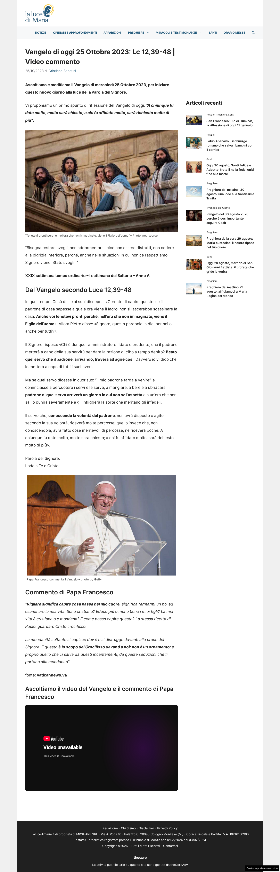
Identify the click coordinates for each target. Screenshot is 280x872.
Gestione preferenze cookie (262, 868)
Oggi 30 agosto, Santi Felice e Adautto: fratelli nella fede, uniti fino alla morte (230, 169)
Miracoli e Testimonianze (176, 32)
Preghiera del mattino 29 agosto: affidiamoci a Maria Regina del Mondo (226, 291)
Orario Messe (234, 32)
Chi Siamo (128, 828)
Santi (212, 32)
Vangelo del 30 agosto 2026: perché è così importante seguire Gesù (227, 218)
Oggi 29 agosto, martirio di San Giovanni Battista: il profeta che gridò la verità (230, 267)
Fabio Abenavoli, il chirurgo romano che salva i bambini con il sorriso (229, 145)
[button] (253, 32)
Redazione (110, 828)
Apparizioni (113, 32)
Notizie (41, 32)
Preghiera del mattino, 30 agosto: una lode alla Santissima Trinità (230, 194)
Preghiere (136, 32)
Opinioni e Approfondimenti (75, 32)
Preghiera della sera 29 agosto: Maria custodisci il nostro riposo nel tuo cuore (230, 243)
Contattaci (170, 846)
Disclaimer (146, 828)
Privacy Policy (167, 828)
